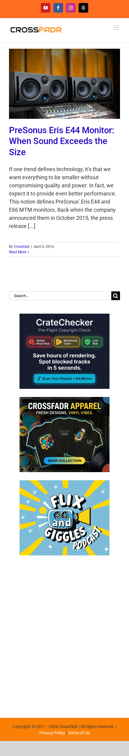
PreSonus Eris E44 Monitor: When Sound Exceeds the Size (61, 141)
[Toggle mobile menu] (117, 27)
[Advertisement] (64, 633)
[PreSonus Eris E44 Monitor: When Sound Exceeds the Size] (64, 84)
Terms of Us (79, 732)
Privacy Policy (52, 732)
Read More (17, 252)
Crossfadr (22, 246)
